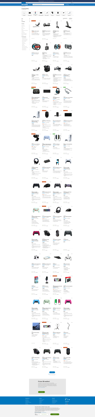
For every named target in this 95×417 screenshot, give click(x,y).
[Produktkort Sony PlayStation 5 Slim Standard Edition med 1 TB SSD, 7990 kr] (36, 114)
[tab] (24, 2)
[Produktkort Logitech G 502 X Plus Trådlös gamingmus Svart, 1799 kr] (36, 351)
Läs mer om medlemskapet (41, 387)
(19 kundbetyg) (58, 168)
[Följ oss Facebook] (65, 399)
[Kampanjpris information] (67, 123)
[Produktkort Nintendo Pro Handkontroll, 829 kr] (68, 233)
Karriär (40, 403)
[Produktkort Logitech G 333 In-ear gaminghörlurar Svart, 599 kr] (57, 161)
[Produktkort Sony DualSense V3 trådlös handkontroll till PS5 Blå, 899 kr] (36, 302)
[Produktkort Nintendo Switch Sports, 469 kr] (36, 280)
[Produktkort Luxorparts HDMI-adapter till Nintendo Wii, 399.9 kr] (47, 258)
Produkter (23, 23)
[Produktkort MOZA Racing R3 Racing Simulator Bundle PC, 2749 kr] (47, 25)
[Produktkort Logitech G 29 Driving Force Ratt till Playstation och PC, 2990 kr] (68, 68)
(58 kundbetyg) (68, 333)
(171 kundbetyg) (47, 98)
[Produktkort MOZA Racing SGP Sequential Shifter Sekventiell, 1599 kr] (57, 25)
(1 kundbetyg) (58, 240)
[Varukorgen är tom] (73, 4)
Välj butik (47, 39)
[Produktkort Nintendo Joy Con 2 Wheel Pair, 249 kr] (57, 47)
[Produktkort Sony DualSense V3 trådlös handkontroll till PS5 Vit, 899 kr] (68, 161)
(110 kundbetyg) (47, 122)
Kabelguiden (53, 399)
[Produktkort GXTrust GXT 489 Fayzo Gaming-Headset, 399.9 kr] (57, 210)
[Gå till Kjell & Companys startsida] (25, 4)
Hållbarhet (40, 402)
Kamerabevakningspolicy (28, 402)
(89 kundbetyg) (58, 99)
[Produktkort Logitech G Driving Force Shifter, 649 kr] (47, 68)
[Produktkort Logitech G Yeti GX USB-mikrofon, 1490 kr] (47, 280)
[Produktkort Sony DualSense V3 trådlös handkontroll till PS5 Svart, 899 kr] (36, 186)
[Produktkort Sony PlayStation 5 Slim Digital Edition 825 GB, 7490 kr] (68, 138)
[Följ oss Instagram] (67, 399)
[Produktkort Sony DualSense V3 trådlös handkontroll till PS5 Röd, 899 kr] (36, 233)
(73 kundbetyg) (47, 168)
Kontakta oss (27, 399)
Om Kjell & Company (41, 399)
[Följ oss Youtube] (69, 399)
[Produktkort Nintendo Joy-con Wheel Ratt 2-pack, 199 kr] (36, 47)
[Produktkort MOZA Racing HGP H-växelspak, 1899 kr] (47, 47)
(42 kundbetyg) (36, 218)
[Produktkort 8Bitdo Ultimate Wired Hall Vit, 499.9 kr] (68, 258)
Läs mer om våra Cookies (38, 412)
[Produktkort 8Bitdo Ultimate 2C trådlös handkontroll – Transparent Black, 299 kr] (47, 351)
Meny (31, 4)
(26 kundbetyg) (47, 146)
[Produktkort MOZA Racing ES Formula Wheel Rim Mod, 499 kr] (68, 47)
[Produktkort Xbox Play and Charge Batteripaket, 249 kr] (57, 114)
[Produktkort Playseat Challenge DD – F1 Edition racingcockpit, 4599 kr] (36, 68)
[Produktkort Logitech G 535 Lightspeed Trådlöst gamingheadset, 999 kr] (36, 161)
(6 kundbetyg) (47, 217)
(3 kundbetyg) (47, 359)
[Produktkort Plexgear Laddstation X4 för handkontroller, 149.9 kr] (36, 258)
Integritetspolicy (27, 401)
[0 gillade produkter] (71, 4)
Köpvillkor (26, 403)
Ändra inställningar (36, 414)
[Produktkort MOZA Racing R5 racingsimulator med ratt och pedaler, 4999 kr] (57, 68)
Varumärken (53, 403)
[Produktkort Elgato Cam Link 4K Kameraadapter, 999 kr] (36, 326)
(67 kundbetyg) (68, 240)
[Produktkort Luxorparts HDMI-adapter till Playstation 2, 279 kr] (47, 161)
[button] (25, 9)
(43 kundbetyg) (58, 333)
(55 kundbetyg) (36, 169)
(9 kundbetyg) (68, 218)
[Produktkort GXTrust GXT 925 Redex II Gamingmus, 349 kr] (57, 233)
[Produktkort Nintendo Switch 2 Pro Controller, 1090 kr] (57, 351)
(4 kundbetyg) (68, 76)
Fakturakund (27, 400)
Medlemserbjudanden (54, 401)
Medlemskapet (41, 400)
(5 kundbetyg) (36, 122)
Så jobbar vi (40, 401)
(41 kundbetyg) (68, 169)
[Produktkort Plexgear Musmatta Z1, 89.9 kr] (57, 258)
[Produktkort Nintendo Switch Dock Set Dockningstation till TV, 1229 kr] (68, 280)
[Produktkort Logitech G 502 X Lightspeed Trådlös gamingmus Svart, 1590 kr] (47, 233)
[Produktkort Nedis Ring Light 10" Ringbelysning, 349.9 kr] (57, 326)
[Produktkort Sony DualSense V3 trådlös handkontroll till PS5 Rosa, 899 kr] (68, 302)
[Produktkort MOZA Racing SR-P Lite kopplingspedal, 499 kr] (68, 25)
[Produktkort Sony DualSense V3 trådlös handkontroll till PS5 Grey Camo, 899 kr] (57, 186)
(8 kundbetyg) (36, 359)
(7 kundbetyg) (47, 334)
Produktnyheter (54, 402)
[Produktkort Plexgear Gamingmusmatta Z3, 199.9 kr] (47, 91)
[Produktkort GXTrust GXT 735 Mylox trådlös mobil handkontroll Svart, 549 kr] (68, 186)
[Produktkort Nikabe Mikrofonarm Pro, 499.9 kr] (68, 326)
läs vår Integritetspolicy (43, 412)
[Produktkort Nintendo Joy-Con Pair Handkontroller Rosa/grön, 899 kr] (57, 302)
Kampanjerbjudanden (54, 400)
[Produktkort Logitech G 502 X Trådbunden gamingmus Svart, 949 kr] (68, 210)
